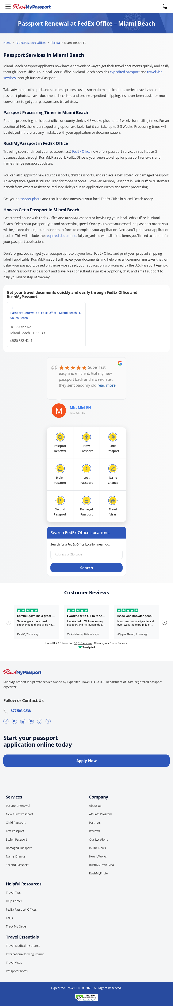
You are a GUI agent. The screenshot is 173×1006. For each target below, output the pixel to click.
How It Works (98, 856)
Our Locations (98, 839)
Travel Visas (14, 963)
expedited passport (125, 72)
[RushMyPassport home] (86, 7)
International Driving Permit (25, 954)
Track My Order (16, 926)
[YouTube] (31, 721)
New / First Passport (19, 814)
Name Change (15, 856)
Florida (55, 43)
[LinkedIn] (22, 721)
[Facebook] (5, 721)
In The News (97, 848)
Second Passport (17, 865)
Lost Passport (15, 831)
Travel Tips (13, 893)
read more (106, 385)
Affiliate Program (100, 814)
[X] (48, 721)
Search (86, 567)
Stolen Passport (16, 839)
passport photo (30, 199)
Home (7, 43)
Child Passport (16, 822)
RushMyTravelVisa (101, 865)
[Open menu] (8, 6)
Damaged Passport (19, 848)
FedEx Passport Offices (31, 43)
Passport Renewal (18, 806)
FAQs (9, 918)
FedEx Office (81, 151)
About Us (95, 806)
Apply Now (86, 760)
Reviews (94, 831)
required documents (61, 235)
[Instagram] (14, 721)
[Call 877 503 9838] (165, 6)
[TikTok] (39, 721)
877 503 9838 (19, 710)
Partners (95, 822)
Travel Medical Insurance (23, 946)
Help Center (14, 901)
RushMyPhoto (98, 873)
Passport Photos (17, 971)
